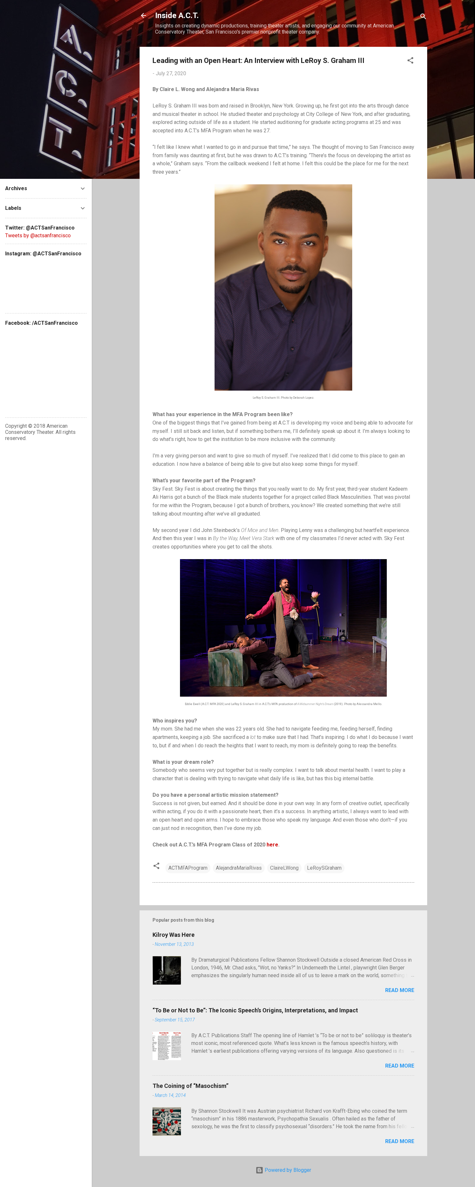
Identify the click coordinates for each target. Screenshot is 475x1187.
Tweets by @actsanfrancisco (38, 235)
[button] (410, 61)
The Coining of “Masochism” (190, 1085)
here (272, 845)
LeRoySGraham (324, 868)
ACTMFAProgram (187, 868)
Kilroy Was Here (174, 934)
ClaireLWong (284, 868)
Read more (399, 990)
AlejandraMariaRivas (239, 868)
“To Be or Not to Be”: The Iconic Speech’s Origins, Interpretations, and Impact (255, 1010)
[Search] (423, 17)
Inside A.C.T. (177, 15)
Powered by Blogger (287, 1170)
